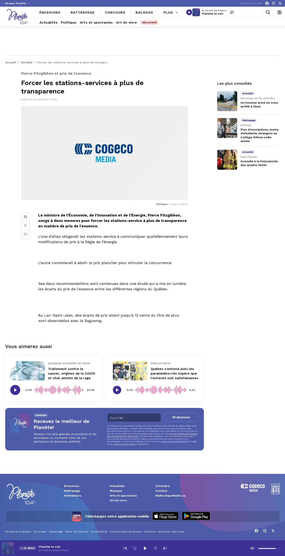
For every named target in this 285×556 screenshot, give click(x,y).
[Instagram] (273, 3)
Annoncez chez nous (171, 531)
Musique (116, 490)
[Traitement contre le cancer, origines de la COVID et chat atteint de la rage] (27, 371)
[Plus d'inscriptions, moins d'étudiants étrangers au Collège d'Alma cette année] (227, 128)
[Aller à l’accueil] (17, 16)
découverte (149, 22)
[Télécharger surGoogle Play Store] (196, 516)
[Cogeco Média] (253, 491)
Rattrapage (72, 490)
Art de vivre (118, 500)
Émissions (71, 486)
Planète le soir (212, 13)
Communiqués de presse (125, 531)
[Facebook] (267, 3)
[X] (280, 3)
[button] (125, 548)
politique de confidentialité (174, 441)
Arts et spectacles (123, 495)
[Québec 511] (275, 493)
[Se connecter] (279, 12)
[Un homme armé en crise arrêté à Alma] (227, 101)
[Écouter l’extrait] (15, 390)
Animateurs (72, 495)
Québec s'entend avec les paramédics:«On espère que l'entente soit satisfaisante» (175, 373)
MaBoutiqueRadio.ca (170, 495)
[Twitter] (25, 225)
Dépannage (56, 531)
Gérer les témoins (76, 531)
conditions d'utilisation (124, 444)
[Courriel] (25, 234)
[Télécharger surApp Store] (165, 516)
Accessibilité (99, 531)
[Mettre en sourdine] (252, 548)
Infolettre (162, 486)
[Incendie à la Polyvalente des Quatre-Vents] (227, 160)
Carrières (150, 531)
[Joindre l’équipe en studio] (232, 12)
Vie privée (40, 531)
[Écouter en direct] (189, 12)
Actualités (117, 486)
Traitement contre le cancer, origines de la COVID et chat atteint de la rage (71, 373)
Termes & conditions (18, 531)
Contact (161, 490)
